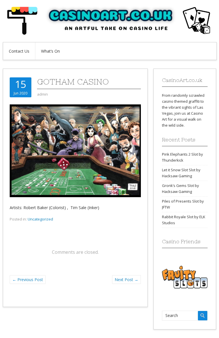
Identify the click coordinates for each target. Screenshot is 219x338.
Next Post (126, 279)
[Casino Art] (109, 33)
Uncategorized (40, 219)
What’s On (50, 51)
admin (42, 94)
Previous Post (27, 279)
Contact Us (19, 51)
